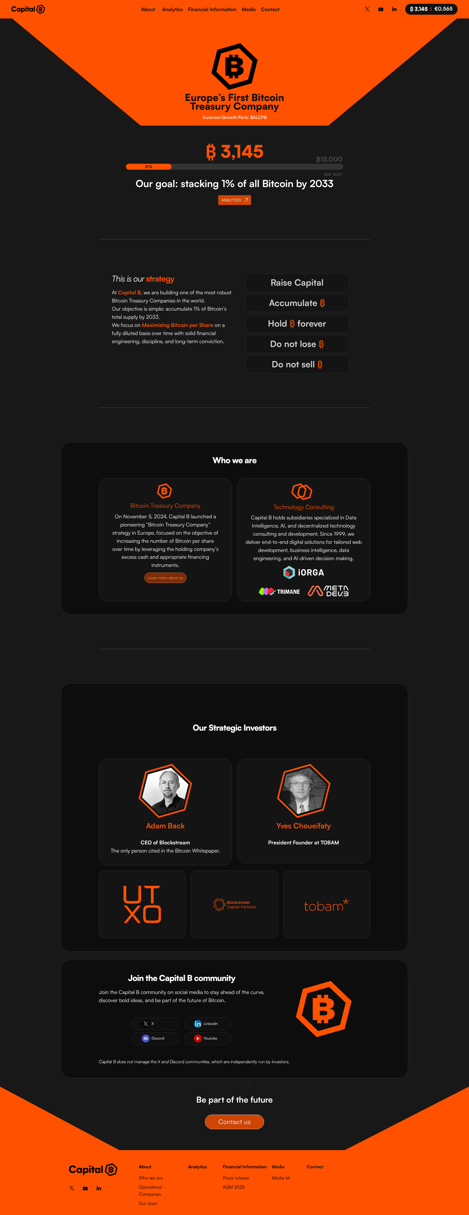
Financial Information (212, 9)
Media (249, 9)
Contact (270, 9)
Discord (157, 1038)
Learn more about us (165, 577)
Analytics (172, 9)
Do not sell (297, 364)
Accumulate (297, 302)
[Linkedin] (394, 10)
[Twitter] (367, 10)
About (148, 9)
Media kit (281, 1178)
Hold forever (297, 323)
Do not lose (297, 343)
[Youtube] (381, 10)
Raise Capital (297, 282)
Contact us (234, 1122)
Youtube (210, 1038)
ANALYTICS (231, 200)
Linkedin (211, 1023)
